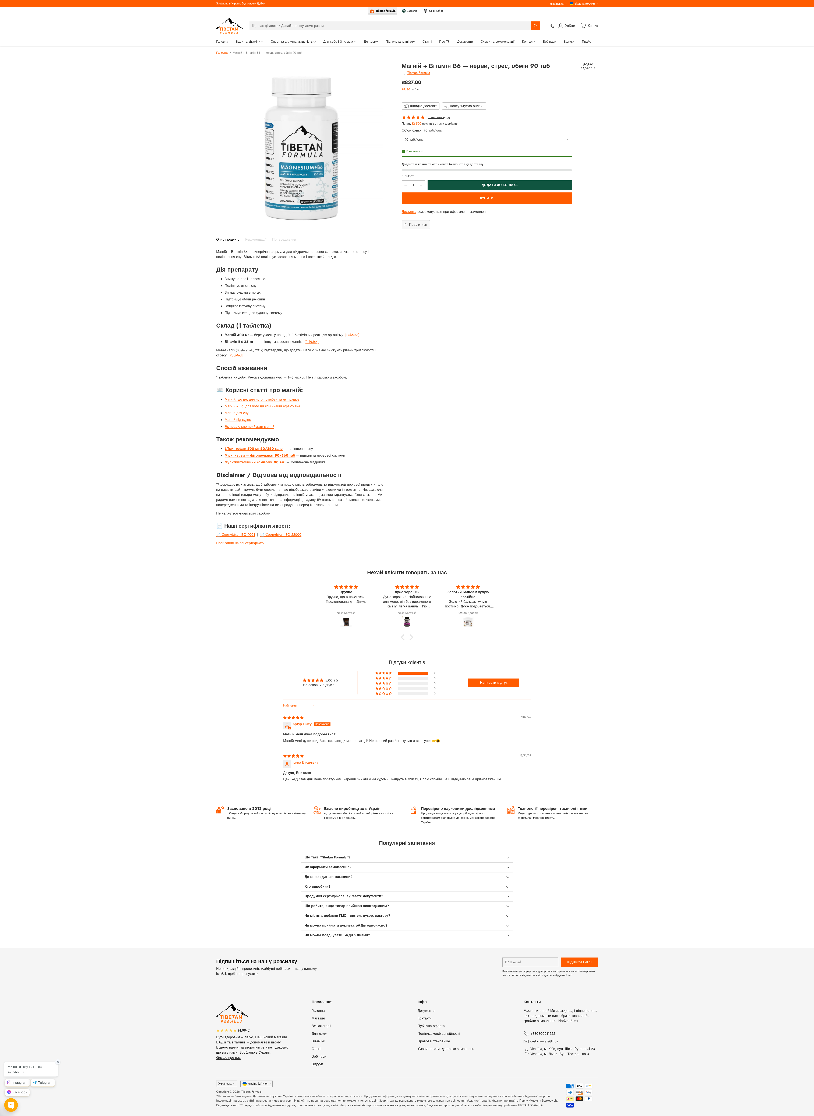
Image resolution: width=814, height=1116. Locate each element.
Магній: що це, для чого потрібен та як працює (262, 399)
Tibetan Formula (418, 72)
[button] (404, 637)
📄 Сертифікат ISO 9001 (235, 534)
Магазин (318, 1018)
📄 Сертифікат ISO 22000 (280, 534)
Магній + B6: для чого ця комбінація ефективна (262, 406)
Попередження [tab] (284, 239)
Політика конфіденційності (439, 1033)
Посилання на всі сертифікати (240, 543)
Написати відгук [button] (493, 682)
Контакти (425, 1018)
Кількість (408, 176)
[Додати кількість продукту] (421, 185)
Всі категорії (321, 1025)
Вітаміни (318, 1041)
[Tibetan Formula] (229, 26)
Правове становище (434, 1041)
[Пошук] (535, 25)
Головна (222, 52)
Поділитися (418, 224)
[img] (293, 717)
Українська (556, 4)
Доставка (409, 211)
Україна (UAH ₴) (585, 4)
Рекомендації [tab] (255, 239)
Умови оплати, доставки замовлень (446, 1048)
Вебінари (319, 1056)
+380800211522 (542, 1033)
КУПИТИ (487, 198)
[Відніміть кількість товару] (406, 185)
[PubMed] (352, 334)
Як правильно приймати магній (249, 426)
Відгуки (317, 1064)
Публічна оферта (431, 1025)
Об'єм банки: (422, 130)
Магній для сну (236, 413)
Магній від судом (238, 419)
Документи (426, 1010)
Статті (316, 1048)
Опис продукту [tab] (227, 239)
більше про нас (228, 1057)
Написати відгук (439, 117)
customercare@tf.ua (544, 1041)
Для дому (319, 1033)
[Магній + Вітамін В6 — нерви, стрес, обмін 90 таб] (299, 146)
